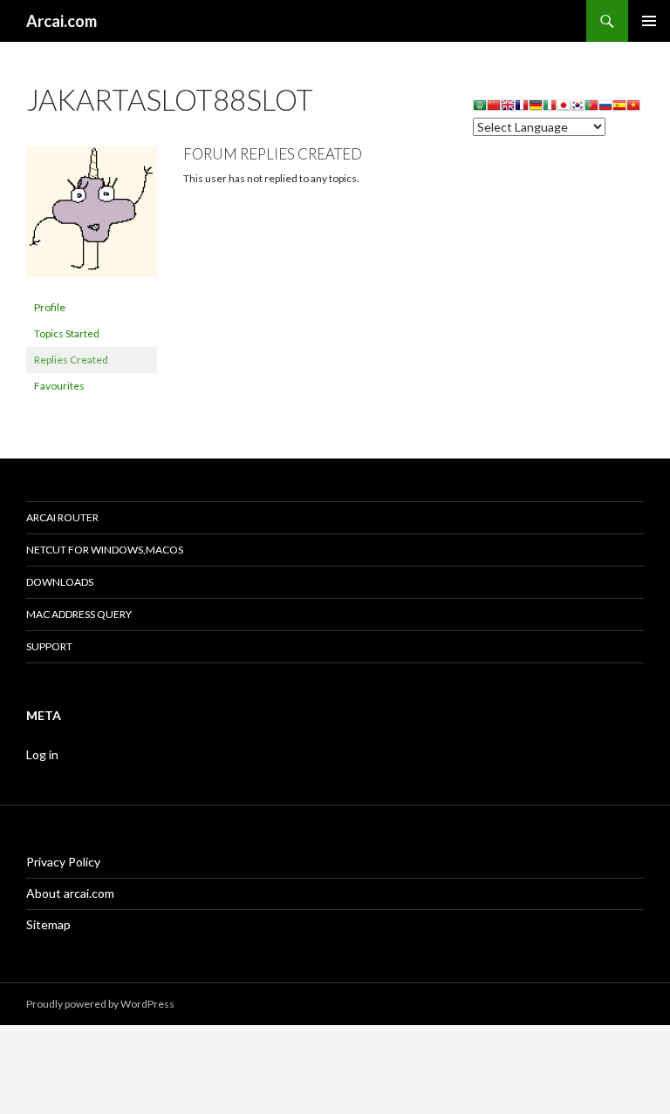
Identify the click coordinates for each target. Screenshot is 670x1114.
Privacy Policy (63, 861)
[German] (536, 107)
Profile (49, 307)
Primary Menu (649, 21)
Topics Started (66, 333)
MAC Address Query (79, 614)
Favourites (59, 385)
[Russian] (605, 107)
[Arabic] (480, 107)
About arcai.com (70, 893)
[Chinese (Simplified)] (494, 107)
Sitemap (48, 924)
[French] (522, 107)
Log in (42, 754)
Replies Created (71, 359)
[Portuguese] (591, 107)
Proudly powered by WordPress (100, 1003)
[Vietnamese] (633, 107)
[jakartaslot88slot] (91, 219)
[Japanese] (564, 107)
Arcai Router (62, 517)
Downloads (59, 581)
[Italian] (550, 107)
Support (49, 646)
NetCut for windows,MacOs (104, 549)
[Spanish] (619, 107)
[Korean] (578, 107)
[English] (508, 107)
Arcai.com (61, 21)
